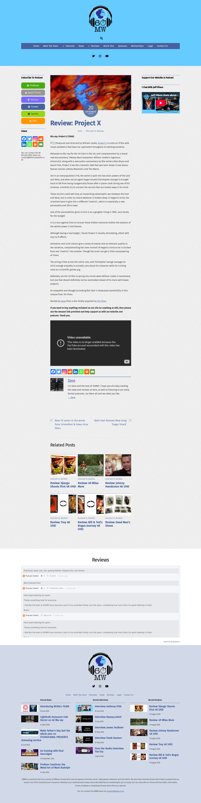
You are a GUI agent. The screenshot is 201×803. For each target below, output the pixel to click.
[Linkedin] (75, 371)
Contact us (162, 46)
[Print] (86, 371)
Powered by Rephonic (172, 642)
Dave (80, 131)
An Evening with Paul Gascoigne (51, 752)
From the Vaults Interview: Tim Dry (109, 750)
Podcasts (70, 46)
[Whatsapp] (81, 371)
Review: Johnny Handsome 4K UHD (117, 484)
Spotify (34, 114)
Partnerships (137, 46)
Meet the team (50, 46)
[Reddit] (69, 371)
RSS (35, 121)
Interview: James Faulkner (109, 727)
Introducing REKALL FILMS (54, 706)
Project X (102, 143)
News (81, 46)
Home (36, 46)
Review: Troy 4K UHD (160, 744)
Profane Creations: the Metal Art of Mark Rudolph (55, 766)
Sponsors (122, 46)
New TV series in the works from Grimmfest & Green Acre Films (71, 424)
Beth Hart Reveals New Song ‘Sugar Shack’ (110, 422)
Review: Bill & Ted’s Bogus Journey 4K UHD (90, 526)
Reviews (95, 46)
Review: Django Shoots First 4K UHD (63, 484)
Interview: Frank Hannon (108, 737)
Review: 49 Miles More (161, 720)
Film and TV (91, 131)
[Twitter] (58, 371)
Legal (150, 46)
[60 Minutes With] (100, 31)
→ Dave (71, 397)
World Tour (108, 46)
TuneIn (34, 106)
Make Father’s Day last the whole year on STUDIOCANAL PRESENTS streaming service (45, 735)
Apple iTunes (34, 92)
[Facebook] (53, 371)
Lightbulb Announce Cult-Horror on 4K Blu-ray (54, 718)
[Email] (92, 371)
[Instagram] (64, 371)
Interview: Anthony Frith (108, 706)
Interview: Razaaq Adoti (108, 716)
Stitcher (34, 99)
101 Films (101, 301)
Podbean (34, 85)
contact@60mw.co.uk (115, 791)
